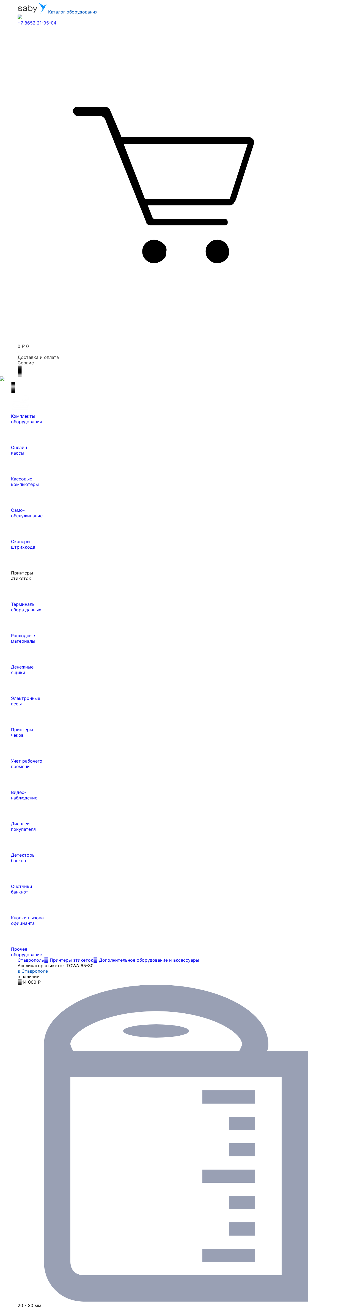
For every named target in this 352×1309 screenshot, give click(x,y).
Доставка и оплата (38, 357)
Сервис (26, 362)
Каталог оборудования (72, 12)
